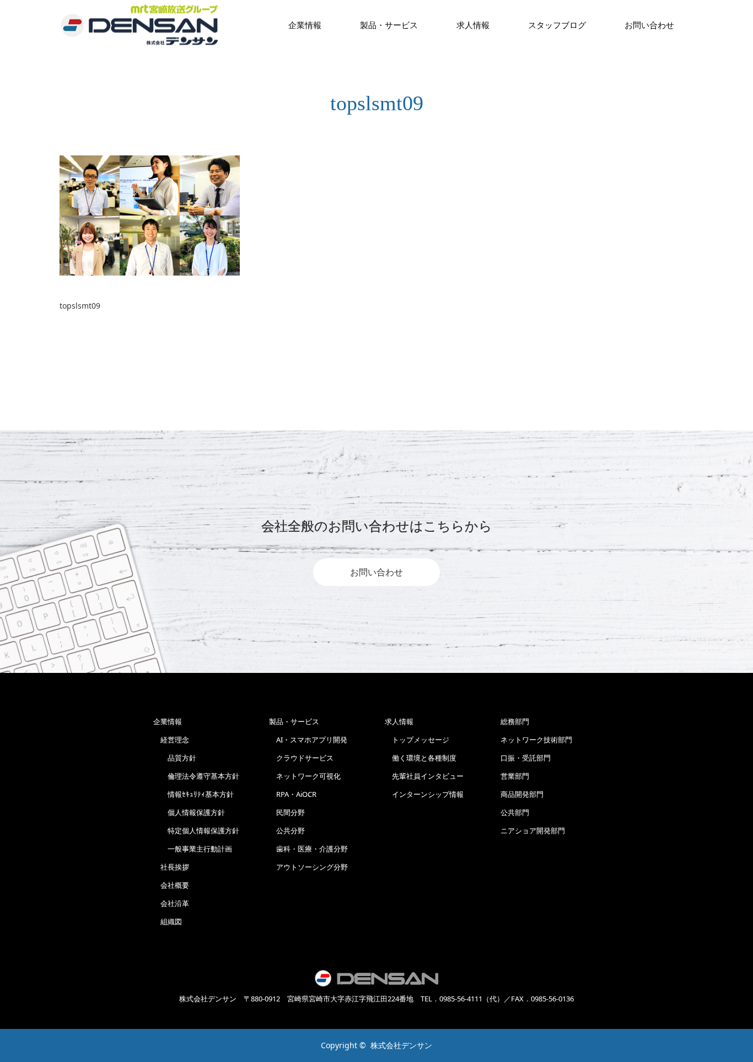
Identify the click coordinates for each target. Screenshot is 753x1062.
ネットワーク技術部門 (536, 740)
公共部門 (515, 812)
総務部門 (515, 721)
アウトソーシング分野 (308, 867)
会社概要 (171, 885)
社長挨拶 (171, 867)
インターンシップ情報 (424, 794)
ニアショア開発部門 (533, 830)
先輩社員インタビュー (424, 776)
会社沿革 (171, 903)
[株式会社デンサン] (139, 25)
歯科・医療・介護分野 (308, 849)
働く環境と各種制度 (420, 758)
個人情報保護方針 (189, 812)
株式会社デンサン (401, 1045)
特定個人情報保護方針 (196, 830)
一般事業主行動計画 (192, 849)
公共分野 (287, 830)
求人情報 (473, 24)
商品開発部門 (522, 794)
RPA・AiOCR (292, 794)
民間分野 (287, 812)
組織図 (167, 921)
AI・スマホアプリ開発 (308, 740)
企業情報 (304, 24)
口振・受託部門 (526, 758)
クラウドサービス (301, 758)
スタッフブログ (557, 24)
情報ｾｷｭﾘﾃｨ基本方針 (193, 794)
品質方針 (174, 758)
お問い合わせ (376, 572)
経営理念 (171, 740)
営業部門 (515, 776)
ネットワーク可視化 (305, 776)
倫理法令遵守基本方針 (196, 776)
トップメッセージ (417, 740)
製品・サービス (389, 24)
